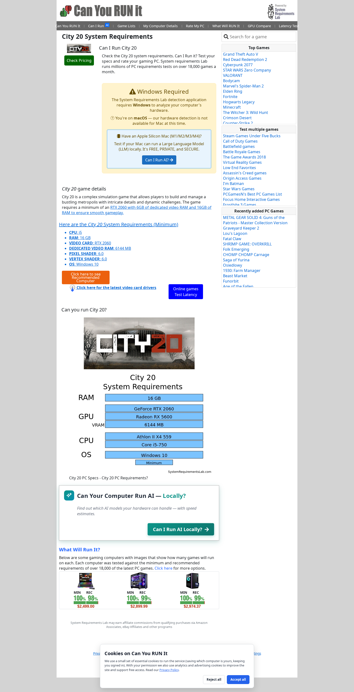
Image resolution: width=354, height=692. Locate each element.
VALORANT (233, 75)
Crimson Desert (237, 117)
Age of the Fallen (238, 286)
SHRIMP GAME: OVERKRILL (247, 244)
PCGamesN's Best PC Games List (252, 194)
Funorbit (231, 281)
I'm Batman (233, 183)
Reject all (214, 679)
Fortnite (230, 96)
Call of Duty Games (240, 141)
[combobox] (262, 37)
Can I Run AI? (157, 160)
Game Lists (126, 26)
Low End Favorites (239, 167)
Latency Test (289, 26)
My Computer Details (160, 26)
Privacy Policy (169, 670)
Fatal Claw (232, 238)
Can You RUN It (67, 26)
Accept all (238, 679)
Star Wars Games (239, 188)
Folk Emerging (236, 249)
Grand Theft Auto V (240, 54)
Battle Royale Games (241, 151)
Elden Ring (232, 91)
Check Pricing (79, 60)
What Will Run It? (79, 549)
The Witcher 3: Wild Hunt (245, 112)
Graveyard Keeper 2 (241, 228)
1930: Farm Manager (242, 270)
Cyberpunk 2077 (238, 64)
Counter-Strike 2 (238, 123)
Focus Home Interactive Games (251, 199)
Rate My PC (195, 26)
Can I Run (98, 25)
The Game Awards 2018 (244, 157)
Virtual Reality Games (242, 162)
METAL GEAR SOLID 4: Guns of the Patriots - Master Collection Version (255, 220)
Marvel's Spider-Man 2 (243, 86)
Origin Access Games (242, 178)
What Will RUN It (226, 26)
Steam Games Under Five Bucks (252, 135)
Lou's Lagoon (235, 233)
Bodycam (231, 80)
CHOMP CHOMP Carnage (246, 254)
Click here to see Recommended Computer (86, 277)
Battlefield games (239, 146)
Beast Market (235, 275)
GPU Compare (259, 26)
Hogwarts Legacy (239, 102)
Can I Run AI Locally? (177, 529)
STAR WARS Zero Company (247, 70)
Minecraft (232, 107)
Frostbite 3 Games (239, 204)
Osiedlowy (232, 265)
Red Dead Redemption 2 (245, 59)
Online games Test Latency (185, 291)
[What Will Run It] (86, 580)
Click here (163, 568)
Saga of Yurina (236, 260)
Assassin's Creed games (245, 173)
